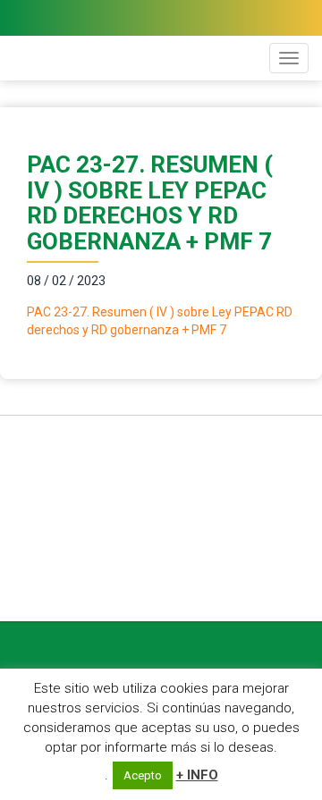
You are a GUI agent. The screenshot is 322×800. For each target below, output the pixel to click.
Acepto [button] (142, 775)
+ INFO (197, 775)
